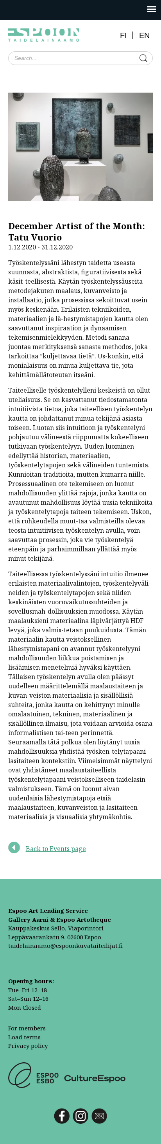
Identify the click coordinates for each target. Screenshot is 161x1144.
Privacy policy (28, 1045)
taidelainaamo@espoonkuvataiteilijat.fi (65, 945)
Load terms (24, 1037)
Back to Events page (56, 848)
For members (27, 1028)
